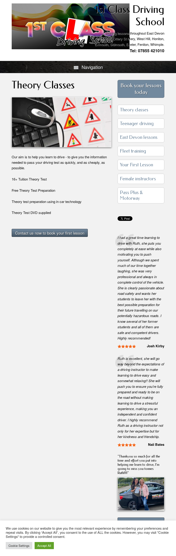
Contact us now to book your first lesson (49, 233)
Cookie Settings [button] (19, 545)
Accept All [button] (44, 545)
